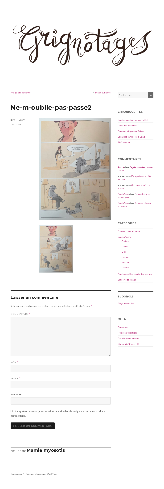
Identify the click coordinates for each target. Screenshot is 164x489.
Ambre (121, 167)
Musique (125, 262)
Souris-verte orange (127, 279)
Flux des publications (127, 332)
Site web (16, 394)
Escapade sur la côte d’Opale (131, 136)
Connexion (122, 327)
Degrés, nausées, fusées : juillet (133, 119)
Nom (15, 362)
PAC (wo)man (124, 142)
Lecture (125, 256)
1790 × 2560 (16, 124)
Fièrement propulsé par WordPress (41, 473)
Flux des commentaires (128, 338)
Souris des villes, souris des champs (135, 274)
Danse (124, 246)
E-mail (16, 378)
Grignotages (16, 473)
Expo (124, 251)
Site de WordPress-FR (128, 343)
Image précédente (21, 92)
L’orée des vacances (127, 125)
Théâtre (125, 267)
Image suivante (103, 92)
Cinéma (125, 241)
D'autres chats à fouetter (129, 231)
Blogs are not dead (126, 303)
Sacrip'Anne (123, 194)
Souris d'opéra (124, 236)
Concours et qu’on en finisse (131, 131)
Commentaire (20, 314)
